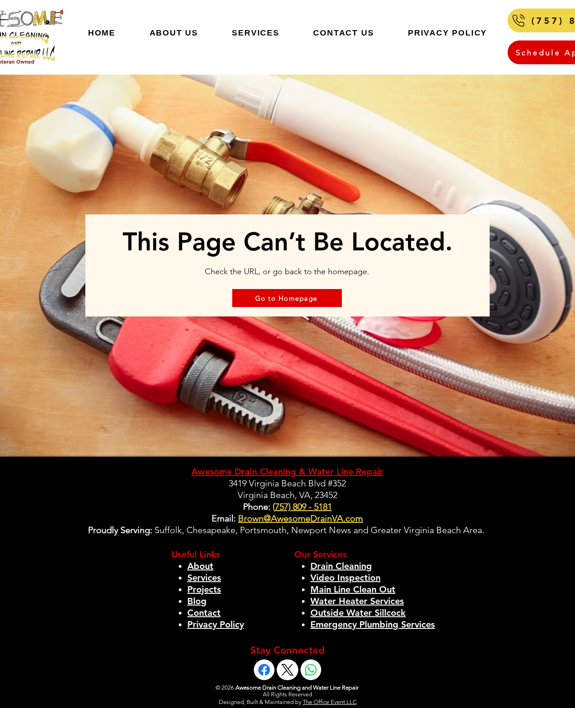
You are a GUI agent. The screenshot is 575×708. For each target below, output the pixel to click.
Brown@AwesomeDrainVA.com (300, 518)
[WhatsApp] (311, 669)
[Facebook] (264, 669)
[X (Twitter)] (287, 669)
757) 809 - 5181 (303, 506)
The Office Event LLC (330, 702)
